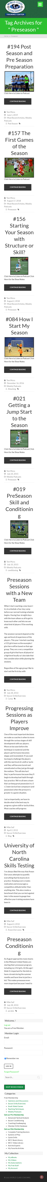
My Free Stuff (13, 1165)
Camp (10, 698)
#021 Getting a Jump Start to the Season (19, 411)
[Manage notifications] (41, 1177)
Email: (6, 1037)
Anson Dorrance (14, 930)
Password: (8, 1048)
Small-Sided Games (15, 1106)
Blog (10, 836)
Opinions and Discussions (18, 1101)
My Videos (12, 1160)
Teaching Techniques (16, 1109)
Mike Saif (10, 827)
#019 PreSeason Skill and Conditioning (19, 502)
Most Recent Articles (16, 118)
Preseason (12, 209)
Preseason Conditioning (19, 946)
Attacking (12, 389)
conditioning (13, 570)
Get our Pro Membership (14, 1115)
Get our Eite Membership (14, 1129)
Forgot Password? (11, 1072)
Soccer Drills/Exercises (17, 1103)
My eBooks (12, 1157)
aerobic (11, 1011)
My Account (13, 1168)
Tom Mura (11, 112)
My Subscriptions (15, 1163)
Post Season (13, 123)
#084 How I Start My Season (19, 326)
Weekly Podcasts (14, 1112)
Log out (7, 1025)
